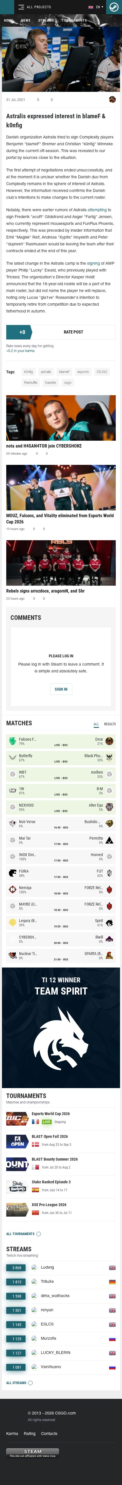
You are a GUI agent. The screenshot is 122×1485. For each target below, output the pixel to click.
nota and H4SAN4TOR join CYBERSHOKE (44, 446)
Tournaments (74, 20)
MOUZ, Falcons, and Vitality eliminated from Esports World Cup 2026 (60, 519)
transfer (50, 382)
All (96, 724)
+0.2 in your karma (20, 351)
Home (8, 20)
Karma (12, 1434)
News (25, 20)
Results (110, 724)
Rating (29, 1434)
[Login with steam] (114, 7)
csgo (67, 382)
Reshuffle (30, 382)
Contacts (49, 1434)
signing (93, 264)
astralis (46, 372)
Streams (46, 20)
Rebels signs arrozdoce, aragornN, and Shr (45, 591)
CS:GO (102, 372)
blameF (64, 372)
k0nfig (28, 372)
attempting (97, 210)
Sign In (61, 689)
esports (83, 372)
